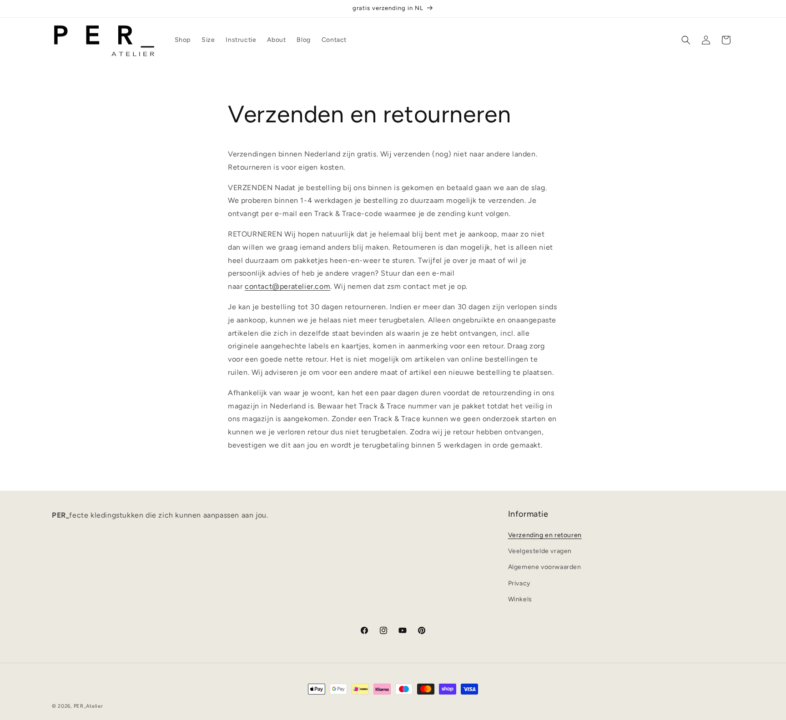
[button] (686, 40)
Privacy (519, 583)
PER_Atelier (88, 706)
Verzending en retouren (545, 535)
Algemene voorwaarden (544, 567)
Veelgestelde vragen (540, 551)
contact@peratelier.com (287, 286)
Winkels (520, 599)
